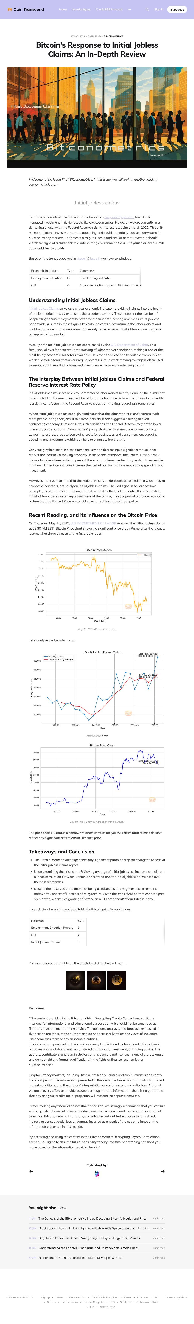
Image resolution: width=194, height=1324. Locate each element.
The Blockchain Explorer (104, 1297)
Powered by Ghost (176, 1297)
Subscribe (177, 9)
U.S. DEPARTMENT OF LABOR (93, 523)
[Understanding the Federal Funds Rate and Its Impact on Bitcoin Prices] (97, 1248)
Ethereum (142, 1297)
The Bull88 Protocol (109, 9)
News (74, 1302)
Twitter (59, 1297)
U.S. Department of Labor (129, 345)
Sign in (158, 9)
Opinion (51, 1302)
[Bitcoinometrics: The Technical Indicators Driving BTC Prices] (97, 1258)
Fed (92, 1306)
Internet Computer (93, 1302)
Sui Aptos (125, 1302)
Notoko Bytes (81, 9)
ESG (112, 1302)
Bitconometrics (113, 36)
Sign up (45, 1297)
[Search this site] (147, 9)
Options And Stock (147, 1302)
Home (63, 9)
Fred (105, 736)
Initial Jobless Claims (44, 308)
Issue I (81, 258)
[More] (129, 9)
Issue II (95, 258)
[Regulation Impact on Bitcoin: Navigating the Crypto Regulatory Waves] (97, 1238)
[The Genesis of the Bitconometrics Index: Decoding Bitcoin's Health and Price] (97, 1218)
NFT (156, 1297)
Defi (63, 1302)
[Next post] (162, 1171)
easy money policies (119, 217)
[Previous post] (31, 1171)
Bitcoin (128, 1297)
